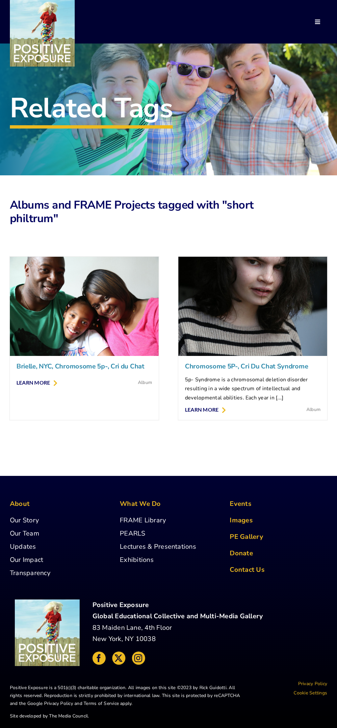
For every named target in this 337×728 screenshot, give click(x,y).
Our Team (24, 533)
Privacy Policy (58, 703)
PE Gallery (246, 536)
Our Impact (26, 559)
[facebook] (99, 658)
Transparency (30, 572)
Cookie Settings (310, 693)
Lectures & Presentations (158, 546)
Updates (23, 546)
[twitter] (118, 658)
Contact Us (247, 569)
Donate (241, 553)
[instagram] (138, 658)
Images (241, 520)
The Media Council (68, 716)
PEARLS (132, 533)
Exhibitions (137, 559)
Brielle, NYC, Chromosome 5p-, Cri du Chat (80, 366)
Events (240, 503)
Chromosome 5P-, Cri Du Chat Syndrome (246, 366)
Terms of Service (101, 703)
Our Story (24, 520)
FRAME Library (143, 520)
